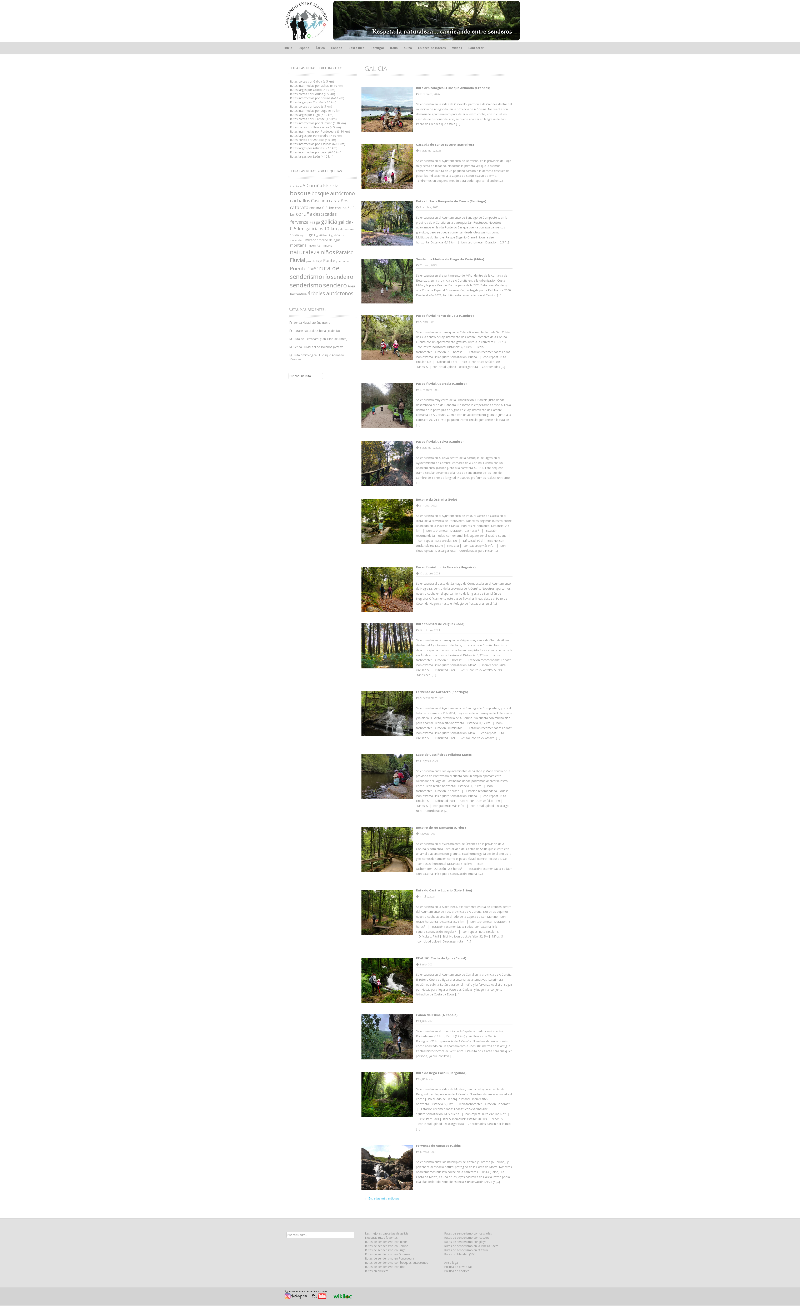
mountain (316, 245)
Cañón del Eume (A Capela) (437, 1015)
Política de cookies (456, 1271)
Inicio (288, 48)
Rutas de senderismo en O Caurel (466, 1250)
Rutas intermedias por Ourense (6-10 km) (318, 123)
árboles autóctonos (330, 293)
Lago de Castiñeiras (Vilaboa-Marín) (444, 754)
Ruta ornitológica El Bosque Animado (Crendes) (453, 88)
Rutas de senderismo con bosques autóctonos (396, 1263)
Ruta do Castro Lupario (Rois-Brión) (444, 890)
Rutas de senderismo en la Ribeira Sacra (471, 1246)
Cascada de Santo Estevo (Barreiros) (445, 144)
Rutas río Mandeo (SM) (459, 1254)
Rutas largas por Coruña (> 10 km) (313, 102)
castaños (339, 200)
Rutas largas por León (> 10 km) (311, 156)
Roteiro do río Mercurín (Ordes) (441, 827)
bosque (300, 193)
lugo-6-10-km (336, 235)
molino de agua (329, 240)
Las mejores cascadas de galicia (387, 1233)
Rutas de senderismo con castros (466, 1238)
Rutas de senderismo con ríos (385, 1267)
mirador (311, 240)
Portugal (377, 48)
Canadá (336, 48)
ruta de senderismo (314, 272)
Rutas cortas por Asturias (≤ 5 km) (313, 140)
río (326, 277)
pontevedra (342, 261)
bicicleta (331, 185)
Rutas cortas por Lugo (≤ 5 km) (311, 106)
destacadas (325, 214)
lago (302, 235)
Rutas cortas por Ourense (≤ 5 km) (313, 119)
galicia (329, 221)
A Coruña (312, 185)
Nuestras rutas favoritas (381, 1238)
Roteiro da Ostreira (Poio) (436, 499)
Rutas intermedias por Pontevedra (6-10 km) (320, 131)
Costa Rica (356, 48)
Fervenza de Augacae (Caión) (438, 1145)
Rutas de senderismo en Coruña (386, 1246)
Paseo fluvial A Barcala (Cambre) (441, 383)
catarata (299, 207)
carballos (300, 200)
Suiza (408, 48)
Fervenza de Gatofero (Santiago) (442, 692)
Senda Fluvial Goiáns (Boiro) (312, 323)
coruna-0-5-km (321, 207)
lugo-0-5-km (321, 235)
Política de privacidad (458, 1267)
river (312, 268)
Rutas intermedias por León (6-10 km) (315, 152)
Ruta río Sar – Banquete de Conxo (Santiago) (451, 201)
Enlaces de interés (432, 48)
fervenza (299, 222)
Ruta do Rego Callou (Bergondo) (441, 1073)
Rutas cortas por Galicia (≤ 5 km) (312, 81)
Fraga (315, 222)
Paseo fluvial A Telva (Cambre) (440, 441)
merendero (297, 240)
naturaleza (305, 252)
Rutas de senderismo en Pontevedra (389, 1258)
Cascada (319, 201)
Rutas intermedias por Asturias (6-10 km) (317, 144)
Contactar (476, 48)
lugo (309, 234)
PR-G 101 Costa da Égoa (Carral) (441, 958)
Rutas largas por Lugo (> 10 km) (311, 115)
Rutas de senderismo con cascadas (468, 1233)
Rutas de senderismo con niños (386, 1242)
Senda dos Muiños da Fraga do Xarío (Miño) (450, 259)
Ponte (329, 260)
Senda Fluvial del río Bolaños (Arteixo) (319, 347)
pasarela (310, 261)
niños (328, 252)
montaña (298, 245)
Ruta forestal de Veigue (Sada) (440, 624)
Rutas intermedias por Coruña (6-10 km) (317, 98)
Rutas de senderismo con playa (465, 1242)
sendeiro (342, 277)
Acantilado (296, 186)
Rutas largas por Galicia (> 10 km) (312, 90)
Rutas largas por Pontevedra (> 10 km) (316, 136)
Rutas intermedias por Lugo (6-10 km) (315, 111)
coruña (304, 214)
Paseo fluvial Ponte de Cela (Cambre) (445, 315)
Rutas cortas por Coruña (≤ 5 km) (312, 94)
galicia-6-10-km (321, 229)
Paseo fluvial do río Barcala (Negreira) (446, 567)
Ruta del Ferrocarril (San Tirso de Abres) (320, 339)
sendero (335, 285)
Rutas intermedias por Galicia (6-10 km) (316, 86)
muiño (328, 245)
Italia (394, 48)
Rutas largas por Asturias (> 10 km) (313, 148)
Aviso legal (451, 1263)
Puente (298, 268)
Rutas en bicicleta (377, 1271)
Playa (319, 261)
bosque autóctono (333, 193)
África (320, 48)
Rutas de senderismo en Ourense (387, 1254)
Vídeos (457, 48)
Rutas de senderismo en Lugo (385, 1250)
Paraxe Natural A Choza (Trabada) (317, 331)
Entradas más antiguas (382, 1198)
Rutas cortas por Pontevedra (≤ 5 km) (315, 127)
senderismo (306, 285)
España (304, 48)
